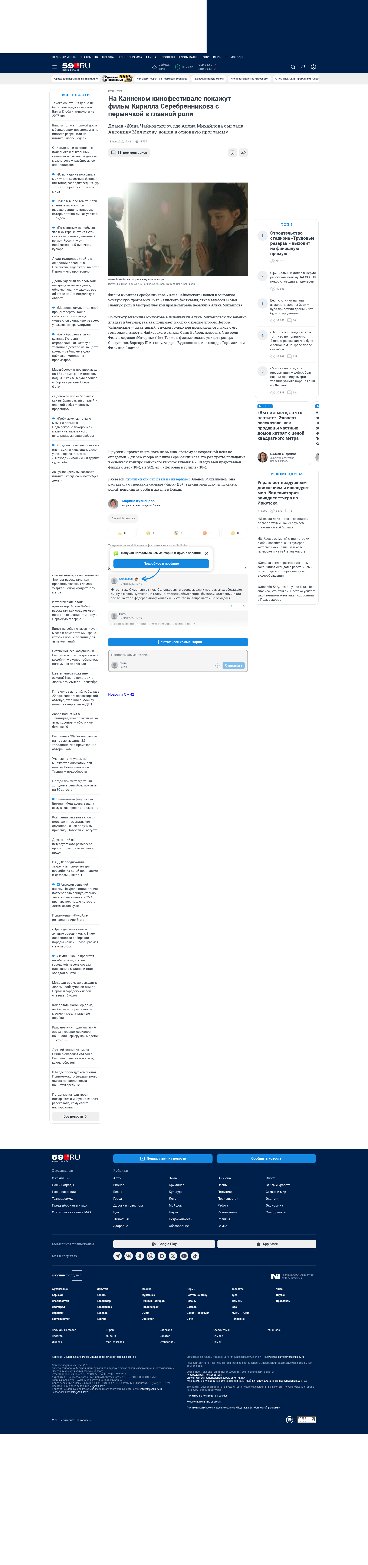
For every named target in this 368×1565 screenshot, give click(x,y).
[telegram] (117, 1256)
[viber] (151, 1256)
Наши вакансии (64, 1192)
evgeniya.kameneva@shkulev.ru (285, 1356)
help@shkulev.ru (79, 1392)
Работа (223, 1205)
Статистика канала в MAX (71, 1212)
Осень (222, 1185)
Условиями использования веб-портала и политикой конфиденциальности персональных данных (247, 1380)
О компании (61, 1178)
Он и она (224, 1178)
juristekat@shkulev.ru (149, 1389)
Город (117, 1199)
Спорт (270, 1178)
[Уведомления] (303, 67)
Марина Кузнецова (138, 501)
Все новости (76, 94)
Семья (222, 1226)
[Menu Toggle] (54, 67)
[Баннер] (117, 78)
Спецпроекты (276, 1212)
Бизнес (118, 1185)
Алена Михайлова (123, 518)
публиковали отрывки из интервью (156, 479)
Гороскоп (167, 57)
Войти (123, 667)
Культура (175, 1192)
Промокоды (234, 57)
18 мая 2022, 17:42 (119, 141)
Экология (273, 1199)
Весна (117, 1192)
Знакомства (89, 57)
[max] (162, 1256)
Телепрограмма (129, 57)
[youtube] (184, 1256)
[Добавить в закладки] (232, 152)
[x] (173, 1256)
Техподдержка (62, 1199)
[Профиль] (313, 67)
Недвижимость (64, 57)
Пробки (185, 67)
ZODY (206, 57)
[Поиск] (293, 67)
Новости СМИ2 (121, 694)
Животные (121, 1219)
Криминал (176, 1185)
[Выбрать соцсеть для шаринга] (243, 152)
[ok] (139, 1256)
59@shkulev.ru (97, 1386)
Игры (217, 57)
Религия (224, 1219)
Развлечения (227, 1212)
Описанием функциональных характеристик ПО (216, 1377)
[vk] (128, 1256)
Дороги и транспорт (128, 1205)
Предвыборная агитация (70, 1205)
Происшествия (229, 1199)
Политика (225, 1192)
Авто (117, 1178)
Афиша (151, 57)
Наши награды (63, 1185)
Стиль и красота (278, 1185)
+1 (230, 606)
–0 (242, 606)
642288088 (126, 578)
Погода (108, 57)
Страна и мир (276, 1192)
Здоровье (120, 1226)
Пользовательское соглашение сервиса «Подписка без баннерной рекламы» (233, 1407)
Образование (179, 1226)
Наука (173, 1212)
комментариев (132, 153)
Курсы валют (188, 57)
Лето (172, 1199)
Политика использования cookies (207, 1395)
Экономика (274, 1205)
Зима (173, 1178)
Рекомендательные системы (204, 1401)
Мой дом (176, 1205)
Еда (116, 1212)
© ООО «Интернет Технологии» (72, 1420)
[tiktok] (195, 1256)
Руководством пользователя (204, 1374)
